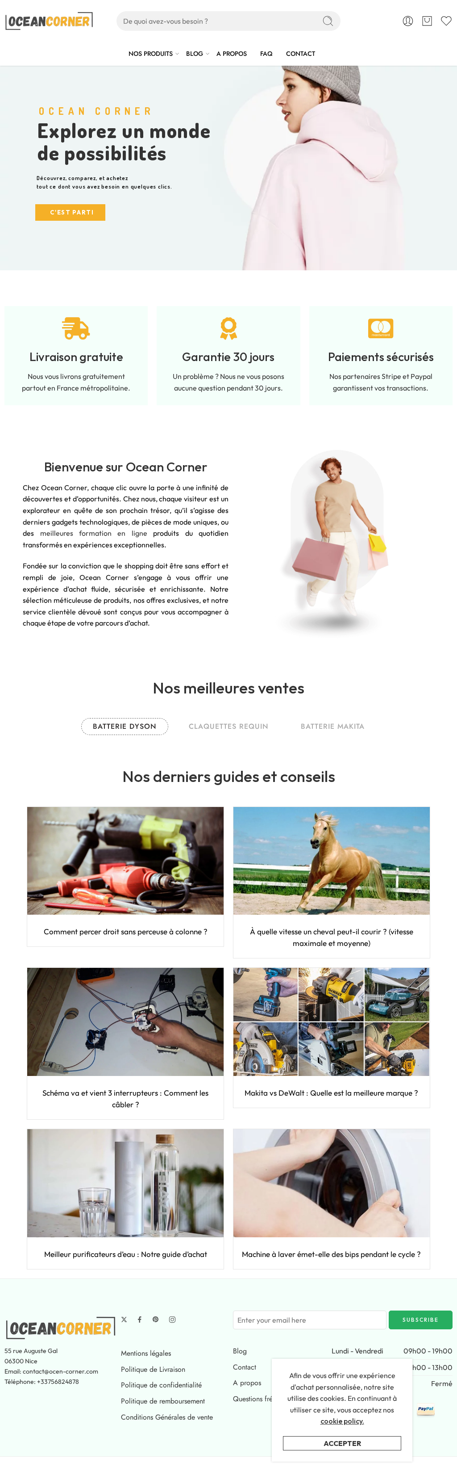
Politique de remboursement (163, 1401)
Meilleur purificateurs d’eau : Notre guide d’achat (125, 1254)
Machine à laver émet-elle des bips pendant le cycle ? (331, 1254)
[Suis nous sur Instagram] (172, 1319)
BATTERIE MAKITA (333, 726)
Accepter (342, 1443)
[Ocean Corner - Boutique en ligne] (49, 21)
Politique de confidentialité (161, 1385)
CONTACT (300, 53)
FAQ (266, 53)
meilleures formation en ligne (93, 533)
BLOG (194, 53)
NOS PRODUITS (151, 53)
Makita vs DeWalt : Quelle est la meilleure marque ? (331, 1092)
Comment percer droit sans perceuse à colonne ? (126, 931)
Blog (240, 1351)
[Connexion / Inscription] (408, 21)
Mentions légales (146, 1353)
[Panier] (427, 21)
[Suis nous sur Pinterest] (155, 1319)
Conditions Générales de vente (167, 1417)
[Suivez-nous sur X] (124, 1319)
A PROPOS (231, 53)
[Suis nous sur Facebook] (139, 1319)
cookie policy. (342, 1420)
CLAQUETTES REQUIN (229, 726)
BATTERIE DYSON (125, 726)
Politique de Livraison (153, 1369)
